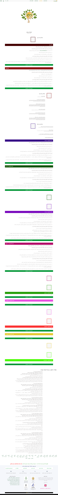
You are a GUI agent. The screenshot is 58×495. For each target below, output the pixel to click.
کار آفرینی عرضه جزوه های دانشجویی (14, 483)
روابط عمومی (40, 0)
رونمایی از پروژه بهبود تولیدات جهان (14, 484)
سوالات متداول (36, 0)
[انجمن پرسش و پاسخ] (47, 456)
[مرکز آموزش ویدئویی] (50, 456)
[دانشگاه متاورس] (26, 456)
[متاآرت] (32, 459)
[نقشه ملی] (8, 456)
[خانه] (26, 459)
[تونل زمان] (2, 456)
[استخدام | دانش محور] (23, 456)
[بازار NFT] (14, 456)
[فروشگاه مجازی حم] (20, 456)
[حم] (35, 456)
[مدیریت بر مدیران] (38, 456)
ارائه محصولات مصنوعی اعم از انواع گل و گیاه (13, 480)
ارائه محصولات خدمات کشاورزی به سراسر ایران (13, 479)
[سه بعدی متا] (5, 456)
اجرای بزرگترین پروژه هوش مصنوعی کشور (14, 477)
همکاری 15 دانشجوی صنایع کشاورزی (14, 481)
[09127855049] (5, 1)
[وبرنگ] (29, 459)
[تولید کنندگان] (41, 456)
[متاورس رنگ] (11, 456)
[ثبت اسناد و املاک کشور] (52, 456)
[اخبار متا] (29, 456)
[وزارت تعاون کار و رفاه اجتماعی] (55, 456)
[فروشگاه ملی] (44, 456)
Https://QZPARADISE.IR (43, 50)
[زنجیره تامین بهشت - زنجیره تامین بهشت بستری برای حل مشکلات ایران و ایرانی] (53, 1)
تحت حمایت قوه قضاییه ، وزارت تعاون (16, 463)
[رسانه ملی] (32, 456)
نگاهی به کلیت (31, 0)
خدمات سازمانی (45, 0)
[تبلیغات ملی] (17, 456)
